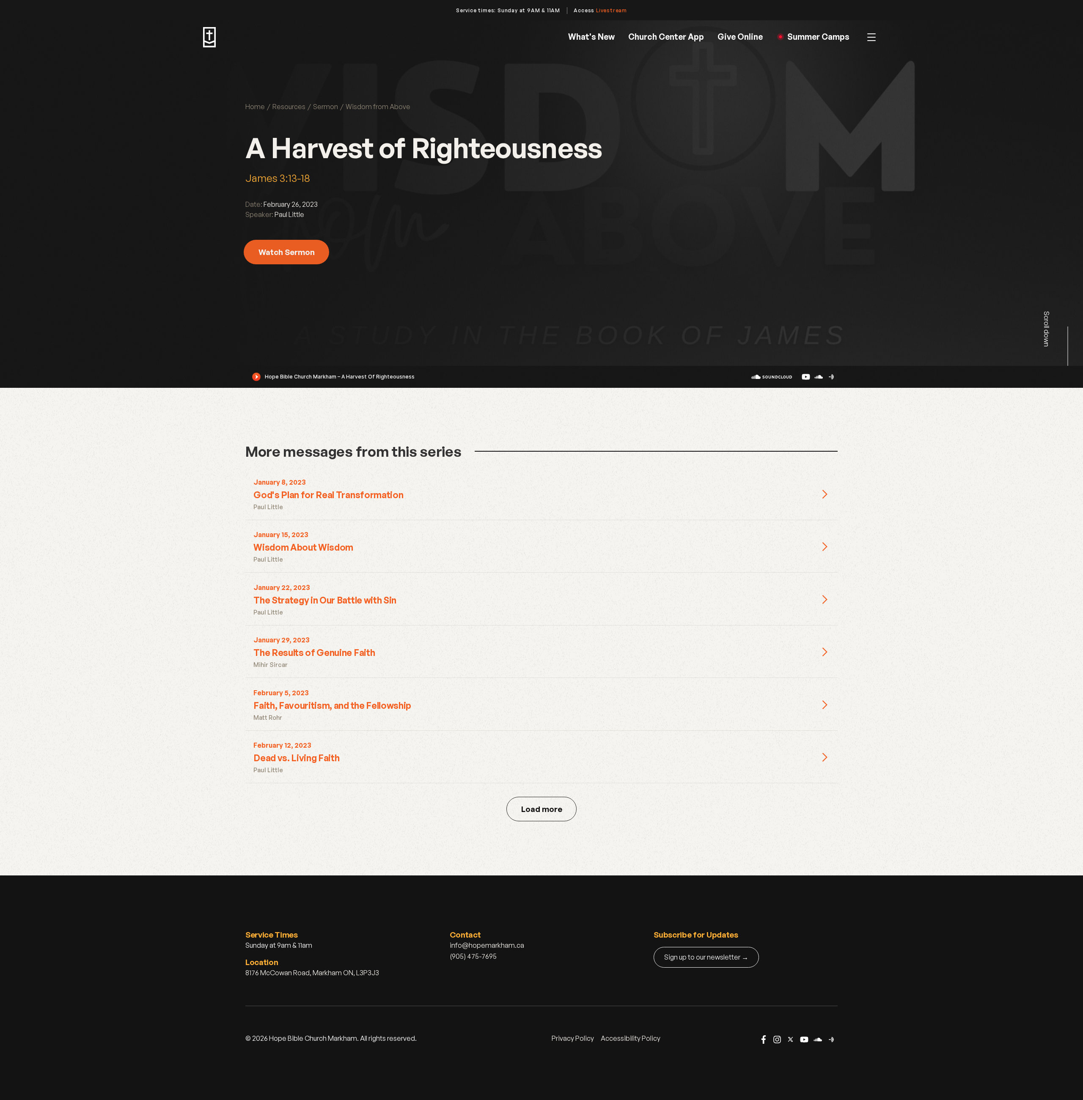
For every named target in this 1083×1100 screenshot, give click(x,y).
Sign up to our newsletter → (706, 957)
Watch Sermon (286, 252)
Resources (288, 106)
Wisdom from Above (378, 106)
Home (255, 106)
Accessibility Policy (630, 1038)
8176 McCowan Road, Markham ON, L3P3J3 (312, 972)
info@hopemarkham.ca (487, 945)
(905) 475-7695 (473, 956)
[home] (209, 37)
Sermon (325, 106)
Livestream (611, 10)
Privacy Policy (573, 1038)
